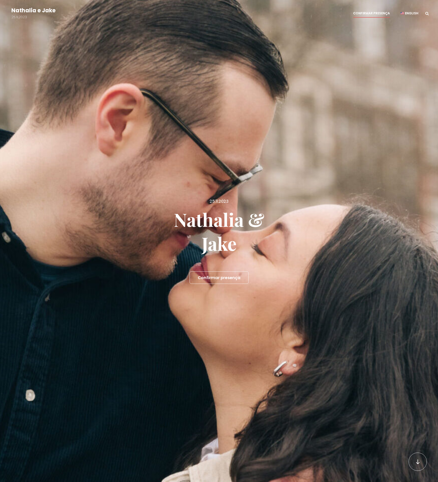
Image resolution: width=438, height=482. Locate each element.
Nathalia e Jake (33, 10)
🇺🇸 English (409, 13)
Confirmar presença (371, 13)
